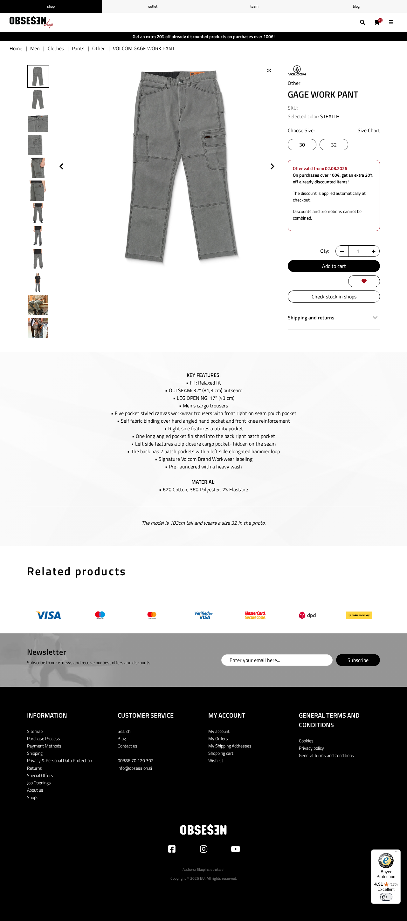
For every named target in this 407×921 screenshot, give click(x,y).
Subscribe (358, 660)
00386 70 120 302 (136, 760)
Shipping (35, 753)
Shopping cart (220, 753)
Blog (356, 6)
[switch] (386, 897)
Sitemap (35, 731)
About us (35, 790)
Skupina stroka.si (210, 869)
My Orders (218, 738)
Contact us (127, 745)
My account (219, 731)
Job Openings (39, 782)
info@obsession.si (135, 768)
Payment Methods (44, 745)
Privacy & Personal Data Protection (59, 760)
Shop (51, 6)
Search (124, 731)
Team (254, 6)
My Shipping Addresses (230, 745)
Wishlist (215, 760)
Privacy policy (311, 748)
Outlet (152, 6)
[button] (272, 70)
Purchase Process (43, 738)
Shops (32, 797)
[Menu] (397, 853)
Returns (34, 768)
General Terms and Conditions (326, 755)
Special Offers (40, 775)
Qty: (324, 251)
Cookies (306, 740)
